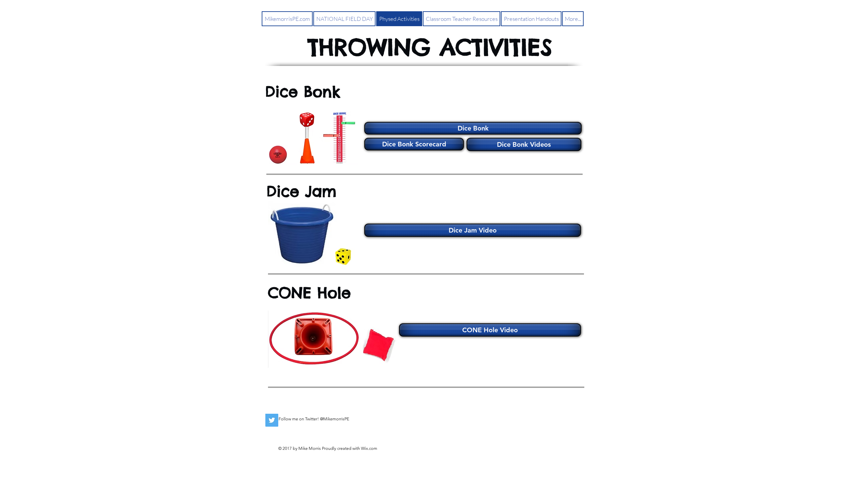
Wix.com (369, 448)
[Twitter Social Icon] (271, 420)
